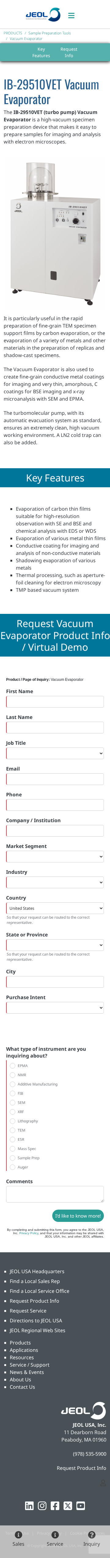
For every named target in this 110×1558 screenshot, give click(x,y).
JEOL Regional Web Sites (37, 1330)
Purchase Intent (26, 997)
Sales (18, 1543)
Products (20, 1342)
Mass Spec (27, 1148)
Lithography (28, 1121)
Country (16, 897)
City (11, 971)
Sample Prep (28, 1157)
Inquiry (91, 1543)
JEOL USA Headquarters (37, 1271)
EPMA (23, 1065)
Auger (23, 1167)
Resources (22, 1357)
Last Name (19, 717)
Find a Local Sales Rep (35, 1281)
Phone (14, 794)
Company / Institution (33, 820)
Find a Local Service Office (39, 1291)
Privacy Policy (28, 1233)
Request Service (28, 1310)
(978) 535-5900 (89, 1453)
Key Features (41, 52)
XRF (21, 1111)
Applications (24, 1350)
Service (55, 1543)
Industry (16, 872)
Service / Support (30, 1364)
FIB (20, 1093)
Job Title (16, 743)
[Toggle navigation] (74, 14)
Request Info (69, 52)
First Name (19, 691)
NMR (22, 1074)
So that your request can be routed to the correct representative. (48, 920)
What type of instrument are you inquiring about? (46, 1052)
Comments (19, 1181)
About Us (20, 1379)
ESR (21, 1139)
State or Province (27, 934)
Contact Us (22, 1386)
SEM (21, 1102)
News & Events (27, 1372)
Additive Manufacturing (37, 1084)
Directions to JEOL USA (36, 1320)
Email (13, 768)
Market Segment (26, 846)
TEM (21, 1130)
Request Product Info (34, 1300)
